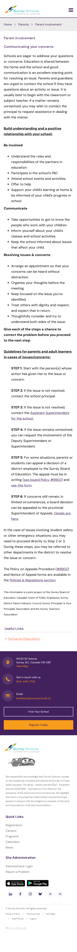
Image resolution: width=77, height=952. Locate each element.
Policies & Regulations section (33, 580)
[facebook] (20, 894)
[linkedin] (10, 894)
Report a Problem (18, 872)
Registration (14, 825)
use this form (21, 485)
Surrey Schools (16, 908)
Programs (12, 836)
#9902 (62, 569)
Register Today (38, 725)
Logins (33, 918)
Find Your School (38, 711)
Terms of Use (33, 913)
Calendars (13, 842)
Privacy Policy (13, 913)
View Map (22, 666)
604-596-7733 (25, 681)
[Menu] (71, 10)
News (9, 847)
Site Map (50, 913)
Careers (11, 831)
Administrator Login (19, 866)
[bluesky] (40, 894)
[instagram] (30, 894)
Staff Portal (18, 918)
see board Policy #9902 (42, 480)
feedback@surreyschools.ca (33, 698)
